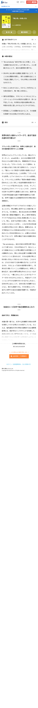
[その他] (34, 32)
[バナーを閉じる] (36, 11)
